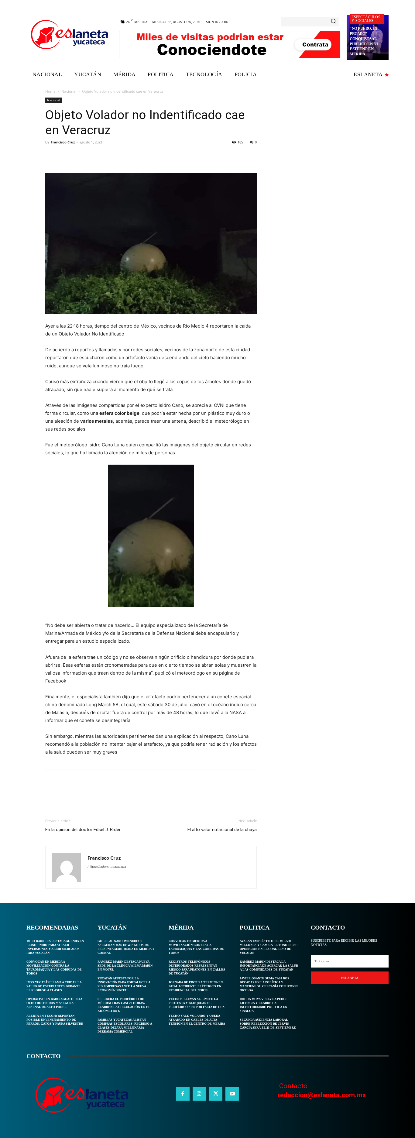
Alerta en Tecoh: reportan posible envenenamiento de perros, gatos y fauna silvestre (54, 1019)
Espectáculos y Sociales (366, 19)
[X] (65, 156)
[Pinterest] (79, 156)
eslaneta (349, 978)
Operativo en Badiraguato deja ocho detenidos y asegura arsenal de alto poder (54, 1003)
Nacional (68, 91)
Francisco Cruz (63, 142)
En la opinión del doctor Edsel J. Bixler (83, 829)
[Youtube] (232, 1094)
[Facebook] (51, 156)
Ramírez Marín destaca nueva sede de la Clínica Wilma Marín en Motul (125, 965)
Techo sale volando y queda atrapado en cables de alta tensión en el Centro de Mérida (197, 1019)
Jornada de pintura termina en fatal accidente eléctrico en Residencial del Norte (196, 986)
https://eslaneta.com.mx (106, 867)
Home (50, 91)
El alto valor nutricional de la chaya (222, 829)
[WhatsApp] (93, 156)
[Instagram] (199, 1094)
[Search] (333, 21)
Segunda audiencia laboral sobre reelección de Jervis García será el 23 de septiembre (268, 1023)
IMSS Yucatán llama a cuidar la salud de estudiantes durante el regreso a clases (54, 986)
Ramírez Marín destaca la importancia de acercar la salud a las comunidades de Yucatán (269, 965)
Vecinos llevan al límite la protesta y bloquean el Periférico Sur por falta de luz (197, 1003)
